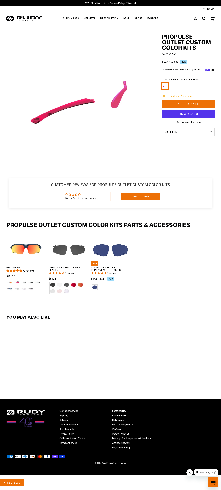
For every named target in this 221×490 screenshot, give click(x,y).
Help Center (118, 420)
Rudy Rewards (66, 429)
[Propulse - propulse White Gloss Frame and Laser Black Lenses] (24, 282)
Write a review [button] (140, 196)
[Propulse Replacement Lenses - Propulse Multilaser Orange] (80, 285)
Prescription (109, 18)
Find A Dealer (119, 415)
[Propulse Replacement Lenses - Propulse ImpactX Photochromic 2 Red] (59, 291)
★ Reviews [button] (12, 482)
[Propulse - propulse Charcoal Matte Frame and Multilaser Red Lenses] (17, 282)
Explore (152, 18)
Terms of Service (68, 443)
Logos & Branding (121, 447)
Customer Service (68, 410)
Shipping (63, 415)
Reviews (116, 429)
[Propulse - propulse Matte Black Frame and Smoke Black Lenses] (31, 282)
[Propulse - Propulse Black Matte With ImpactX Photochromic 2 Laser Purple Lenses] (31, 289)
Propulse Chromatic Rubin (165, 86)
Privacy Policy (66, 433)
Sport (138, 18)
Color (180, 79)
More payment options (188, 121)
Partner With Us (120, 433)
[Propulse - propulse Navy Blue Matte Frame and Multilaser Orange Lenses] (10, 282)
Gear (126, 18)
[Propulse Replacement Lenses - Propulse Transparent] (59, 285)
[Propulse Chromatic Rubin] (166, 87)
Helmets (89, 18)
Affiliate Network (121, 443)
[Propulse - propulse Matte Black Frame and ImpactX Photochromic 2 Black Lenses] (38, 282)
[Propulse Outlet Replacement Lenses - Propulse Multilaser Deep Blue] (94, 287)
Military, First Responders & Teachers (131, 438)
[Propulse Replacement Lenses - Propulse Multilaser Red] (73, 285)
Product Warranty (68, 424)
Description (172, 132)
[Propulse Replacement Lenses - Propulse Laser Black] (66, 285)
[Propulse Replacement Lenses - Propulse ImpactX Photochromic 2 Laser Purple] (66, 291)
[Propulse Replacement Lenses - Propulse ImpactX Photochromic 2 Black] (52, 291)
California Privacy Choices (72, 438)
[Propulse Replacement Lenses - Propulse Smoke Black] (52, 285)
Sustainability (119, 410)
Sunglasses (71, 18)
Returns (63, 420)
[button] (14, 270)
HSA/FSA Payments (122, 424)
